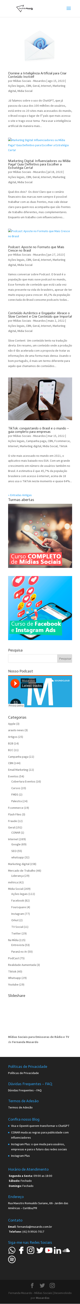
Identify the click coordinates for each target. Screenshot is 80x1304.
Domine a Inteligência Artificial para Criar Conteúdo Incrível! (37, 75)
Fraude (12, 821)
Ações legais (16, 86)
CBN (28, 86)
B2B (10, 743)
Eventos (13, 776)
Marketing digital (30, 446)
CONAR (15, 832)
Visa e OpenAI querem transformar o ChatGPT (40, 1126)
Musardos (42, 1298)
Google (16, 844)
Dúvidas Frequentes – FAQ (25, 1090)
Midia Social (24, 91)
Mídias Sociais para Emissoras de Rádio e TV (38, 1037)
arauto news (16, 730)
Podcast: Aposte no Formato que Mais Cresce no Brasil (36, 248)
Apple (12, 724)
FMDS (14, 794)
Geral (36, 86)
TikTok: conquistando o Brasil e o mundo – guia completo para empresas (38, 430)
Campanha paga (36, 441)
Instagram (17, 914)
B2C (10, 750)
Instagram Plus (20, 1156)
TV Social (17, 927)
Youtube (13, 984)
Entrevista (17, 945)
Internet (46, 86)
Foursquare (18, 907)
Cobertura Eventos (23, 781)
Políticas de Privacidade (23, 1073)
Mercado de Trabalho (21, 870)
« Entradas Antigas (20, 495)
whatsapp (17, 857)
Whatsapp (14, 978)
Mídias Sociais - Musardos (29, 81)
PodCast (13, 958)
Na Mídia (13, 940)
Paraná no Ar (19, 951)
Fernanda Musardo (25, 1042)
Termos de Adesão (20, 1107)
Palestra (16, 801)
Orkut (15, 920)
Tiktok (63, 446)
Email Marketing (18, 770)
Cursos (15, 788)
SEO (14, 851)
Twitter (16, 933)
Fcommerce (62, 441)
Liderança (17, 876)
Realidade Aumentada (22, 965)
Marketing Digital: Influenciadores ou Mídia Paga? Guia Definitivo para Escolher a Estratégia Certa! (39, 164)
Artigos (12, 737)
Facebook (17, 900)
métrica (13, 882)
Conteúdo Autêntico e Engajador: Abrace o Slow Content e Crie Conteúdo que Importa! (40, 314)
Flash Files (14, 814)
